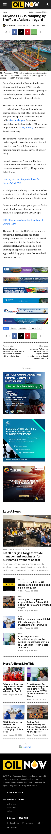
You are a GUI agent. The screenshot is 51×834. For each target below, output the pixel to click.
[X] (21, 32)
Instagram (30, 823)
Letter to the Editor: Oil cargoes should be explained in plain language (34, 585)
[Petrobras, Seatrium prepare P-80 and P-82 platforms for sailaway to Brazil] (14, 674)
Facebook (14, 823)
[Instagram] (23, 823)
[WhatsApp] (34, 32)
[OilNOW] (5, 25)
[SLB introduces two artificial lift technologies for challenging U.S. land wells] (9, 622)
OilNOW (12, 25)
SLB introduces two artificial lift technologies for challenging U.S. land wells (34, 622)
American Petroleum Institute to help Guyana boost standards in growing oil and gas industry (37, 353)
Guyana (13, 328)
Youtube (14, 827)
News (5, 12)
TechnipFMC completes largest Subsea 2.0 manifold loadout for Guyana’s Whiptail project (34, 603)
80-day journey (26, 127)
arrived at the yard (16, 120)
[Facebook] (14, 32)
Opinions (21, 579)
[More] (41, 32)
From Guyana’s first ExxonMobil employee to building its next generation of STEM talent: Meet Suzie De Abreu (33, 642)
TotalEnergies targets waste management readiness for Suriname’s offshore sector (23, 556)
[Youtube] (7, 827)
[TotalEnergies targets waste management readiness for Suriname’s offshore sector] (27, 531)
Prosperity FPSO (35, 328)
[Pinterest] (27, 32)
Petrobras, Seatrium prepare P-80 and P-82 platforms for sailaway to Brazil (13, 688)
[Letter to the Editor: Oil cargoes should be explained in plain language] (9, 584)
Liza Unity (22, 328)
